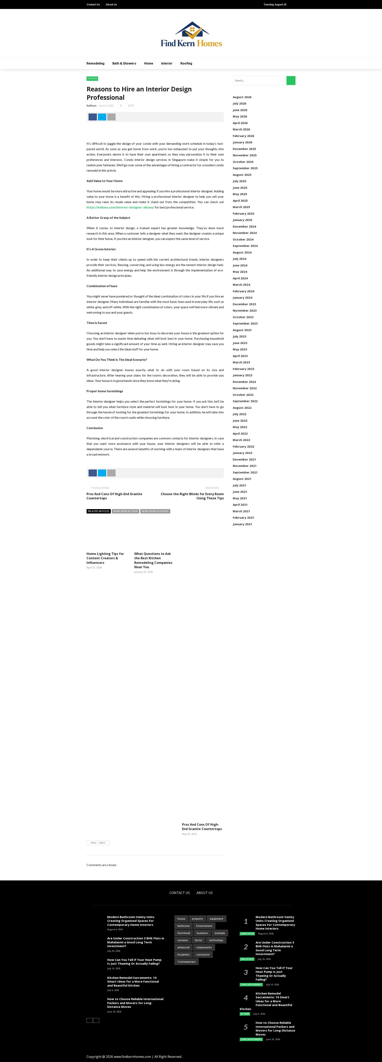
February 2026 (243, 136)
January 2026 (242, 142)
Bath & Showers (124, 63)
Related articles (98, 511)
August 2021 (242, 479)
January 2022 (242, 453)
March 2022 (241, 440)
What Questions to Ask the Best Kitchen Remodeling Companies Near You (153, 560)
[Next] (96, 1020)
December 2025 (244, 149)
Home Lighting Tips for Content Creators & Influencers (105, 558)
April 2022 (240, 433)
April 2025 (240, 200)
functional (183, 933)
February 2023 (243, 369)
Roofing (186, 63)
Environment (204, 925)
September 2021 (245, 472)
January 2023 (242, 375)
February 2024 (243, 291)
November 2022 (245, 388)
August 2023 (242, 330)
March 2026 (241, 129)
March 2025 (241, 207)
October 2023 (243, 317)
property (197, 918)
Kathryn (91, 105)
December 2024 (244, 226)
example (220, 933)
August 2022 (242, 408)
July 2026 (239, 103)
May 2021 (240, 498)
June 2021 (240, 492)
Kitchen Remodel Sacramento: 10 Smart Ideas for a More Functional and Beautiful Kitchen (133, 981)
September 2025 (245, 168)
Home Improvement (251, 984)
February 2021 (243, 517)
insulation (183, 954)
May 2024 (240, 272)
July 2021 (239, 485)
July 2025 (239, 181)
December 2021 (244, 459)
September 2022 (245, 401)
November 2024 (245, 233)
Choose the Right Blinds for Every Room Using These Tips (192, 496)
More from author (125, 511)
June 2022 (240, 420)
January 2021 (242, 524)
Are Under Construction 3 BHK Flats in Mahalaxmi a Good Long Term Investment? (135, 942)
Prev (93, 842)
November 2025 (245, 155)
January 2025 (242, 220)
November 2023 (245, 310)
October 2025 (243, 162)
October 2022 (243, 395)
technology (216, 940)
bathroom (183, 925)
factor (198, 940)
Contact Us (93, 4)
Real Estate (247, 959)
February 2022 (243, 446)
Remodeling (95, 63)
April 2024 (240, 278)
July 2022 (239, 414)
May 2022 (240, 427)
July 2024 (239, 259)
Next (102, 842)
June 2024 (240, 265)
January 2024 (242, 297)
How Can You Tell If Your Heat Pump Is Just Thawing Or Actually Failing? (134, 962)
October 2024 (243, 239)
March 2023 (241, 362)
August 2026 (242, 97)
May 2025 (240, 194)
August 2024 (242, 252)
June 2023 (240, 343)
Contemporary (186, 961)
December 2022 (244, 382)
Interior (166, 63)
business (202, 933)
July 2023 (239, 336)
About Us (111, 4)
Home (148, 63)
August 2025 (242, 175)
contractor (203, 954)
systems (182, 940)
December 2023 (244, 304)
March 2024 (241, 285)
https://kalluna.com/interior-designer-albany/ (120, 207)
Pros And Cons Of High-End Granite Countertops (114, 496)
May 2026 (240, 116)
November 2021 (245, 466)
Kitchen (245, 1013)
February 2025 (243, 213)
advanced (183, 947)
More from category (155, 511)
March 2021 (241, 511)
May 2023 (240, 349)
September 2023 (245, 323)
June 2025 (240, 188)
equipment (216, 918)
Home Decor (247, 933)
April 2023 (240, 356)
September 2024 (245, 246)
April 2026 (240, 123)
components (204, 947)
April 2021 (240, 505)
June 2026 (240, 110)
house (181, 918)
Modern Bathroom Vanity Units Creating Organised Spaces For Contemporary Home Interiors (130, 921)
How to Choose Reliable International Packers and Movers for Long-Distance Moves (135, 1003)
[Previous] (90, 1020)
